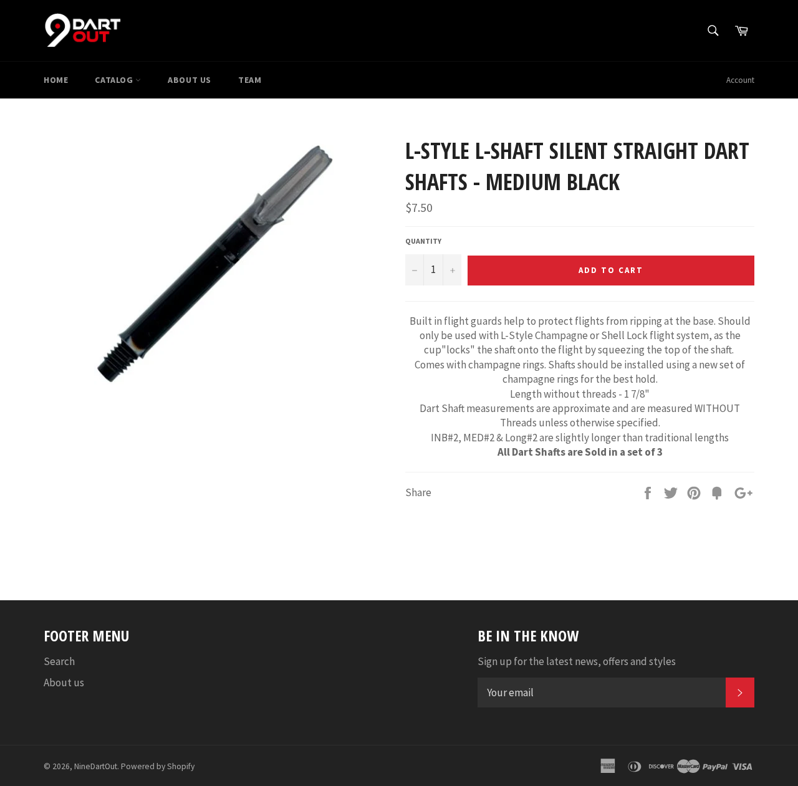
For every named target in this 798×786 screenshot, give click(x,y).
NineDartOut (95, 766)
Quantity (423, 241)
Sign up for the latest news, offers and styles (577, 661)
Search (59, 661)
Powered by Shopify (158, 766)
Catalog (115, 79)
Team (249, 79)
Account (740, 80)
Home (56, 79)
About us (189, 79)
